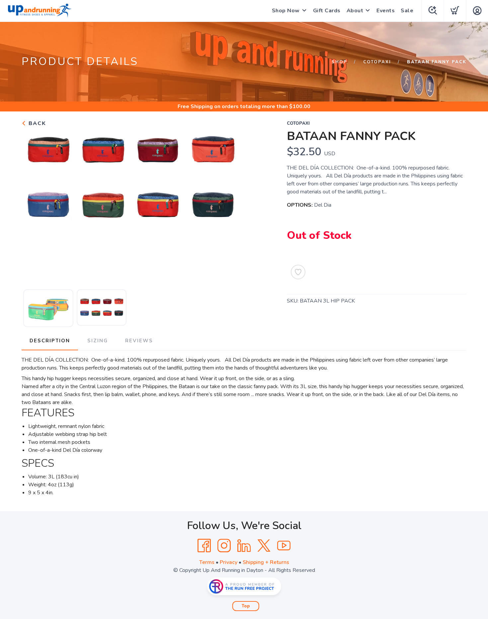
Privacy (228, 562)
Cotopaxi (377, 62)
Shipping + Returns (266, 562)
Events (385, 10)
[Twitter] (264, 546)
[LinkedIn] (244, 546)
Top (246, 606)
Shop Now (286, 10)
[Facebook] (204, 546)
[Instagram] (224, 546)
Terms (206, 562)
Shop (339, 62)
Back (36, 123)
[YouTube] (284, 546)
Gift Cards (327, 10)
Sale (407, 10)
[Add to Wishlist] (298, 272)
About (355, 10)
